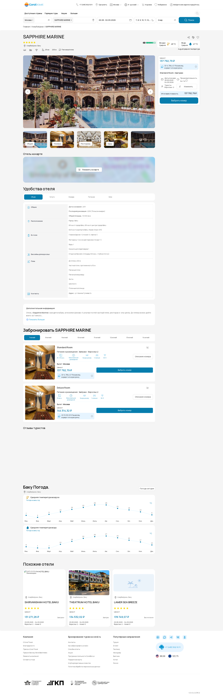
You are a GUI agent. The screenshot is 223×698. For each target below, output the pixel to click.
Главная (26, 26)
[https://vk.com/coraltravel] (178, 637)
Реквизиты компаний (31, 656)
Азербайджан (38, 26)
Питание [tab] (91, 197)
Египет (115, 646)
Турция (115, 642)
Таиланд (116, 649)
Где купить (103, 5)
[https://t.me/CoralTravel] (171, 637)
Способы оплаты (74, 649)
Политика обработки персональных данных (84, 667)
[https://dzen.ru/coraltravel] (158, 637)
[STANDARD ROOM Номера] (40, 362)
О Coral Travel (28, 642)
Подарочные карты (75, 660)
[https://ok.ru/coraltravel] (185, 637)
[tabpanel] (89, 251)
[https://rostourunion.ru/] (100, 685)
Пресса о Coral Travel (30, 649)
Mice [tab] (110, 197)
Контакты (71, 642)
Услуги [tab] (52, 197)
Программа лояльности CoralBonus (81, 656)
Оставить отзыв (29, 660)
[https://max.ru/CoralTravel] (164, 637)
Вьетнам (116, 656)
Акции (70, 653)
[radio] (24, 42)
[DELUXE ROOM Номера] (40, 403)
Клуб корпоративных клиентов (79, 663)
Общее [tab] (33, 197)
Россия (115, 663)
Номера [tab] (71, 197)
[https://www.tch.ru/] (55, 685)
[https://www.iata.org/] (32, 685)
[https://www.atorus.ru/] (78, 685)
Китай (115, 660)
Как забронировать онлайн (78, 646)
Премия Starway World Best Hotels (35, 653)
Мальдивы (117, 653)
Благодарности (29, 646)
